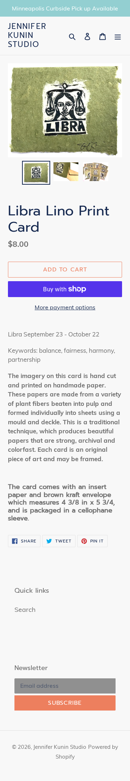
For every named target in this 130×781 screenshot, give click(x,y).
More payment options (65, 307)
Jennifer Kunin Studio (27, 36)
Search (25, 609)
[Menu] (117, 35)
